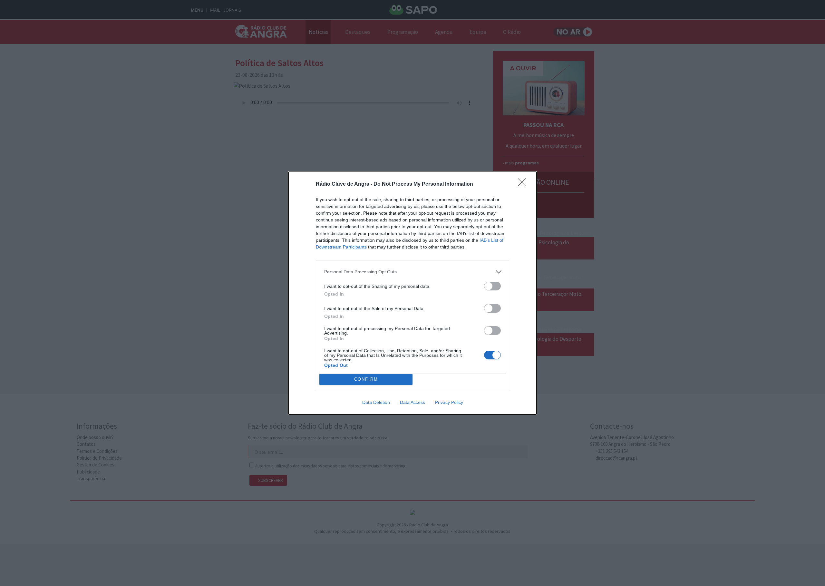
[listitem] (412, 272)
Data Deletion (376, 402)
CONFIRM (366, 379)
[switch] (492, 286)
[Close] (524, 184)
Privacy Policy (449, 402)
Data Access (412, 402)
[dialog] (412, 293)
